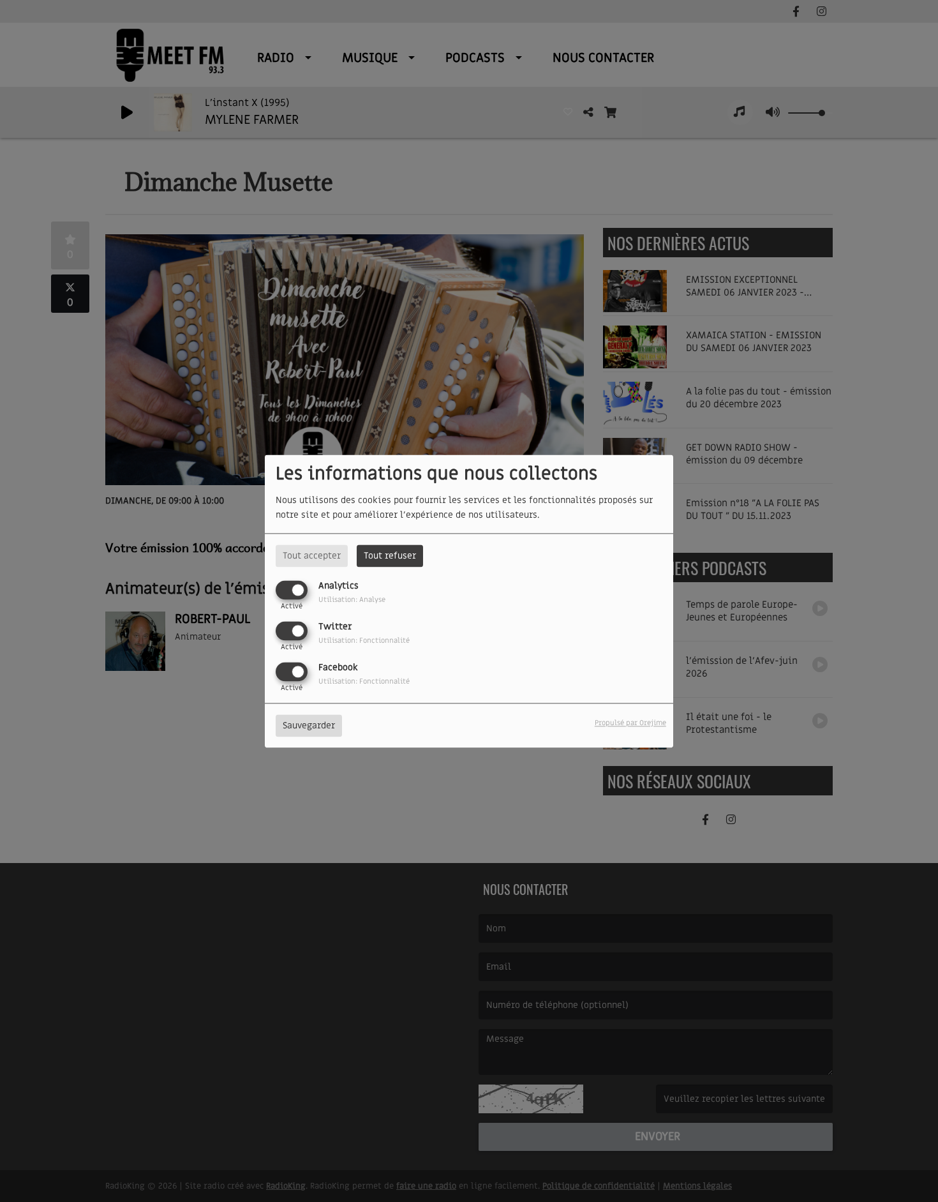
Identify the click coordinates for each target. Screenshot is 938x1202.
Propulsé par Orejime (630, 723)
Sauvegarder (309, 725)
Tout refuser (390, 556)
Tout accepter (312, 556)
